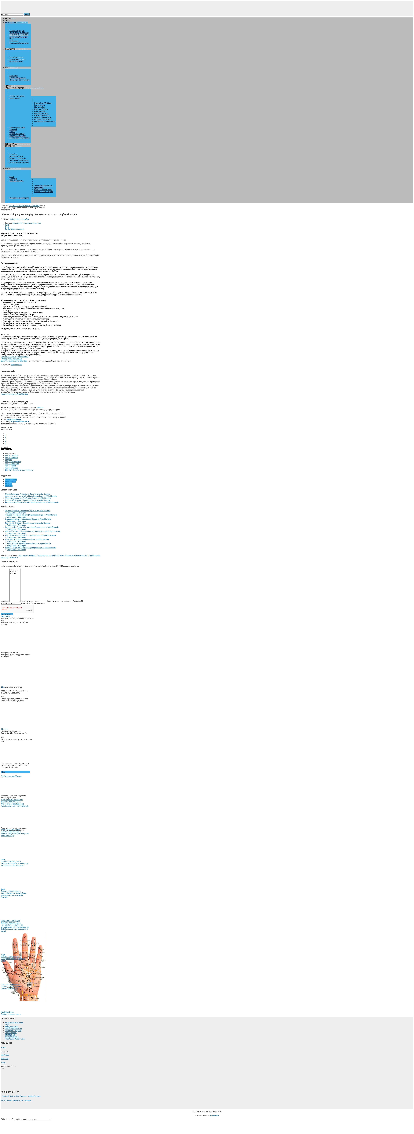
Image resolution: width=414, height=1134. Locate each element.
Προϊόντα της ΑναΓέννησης (11, 776)
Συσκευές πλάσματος (13, 1029)
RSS (17, 1096)
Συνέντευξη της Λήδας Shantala (14, 361)
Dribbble (30, 1096)
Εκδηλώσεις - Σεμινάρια (29, 206)
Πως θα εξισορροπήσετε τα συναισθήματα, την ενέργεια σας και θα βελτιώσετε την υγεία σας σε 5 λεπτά (15, 928)
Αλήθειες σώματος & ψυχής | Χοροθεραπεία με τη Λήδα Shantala (30, 548)
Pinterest (23, 1096)
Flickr (3, 1100)
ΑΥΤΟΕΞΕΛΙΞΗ (14, 206)
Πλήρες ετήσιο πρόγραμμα (12, 359)
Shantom (40, 408)
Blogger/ (9, 1100)
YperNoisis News (7, 1012)
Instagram (27, 1100)
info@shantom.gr (14, 420)
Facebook (5, 1096)
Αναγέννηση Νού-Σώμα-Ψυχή (12, 800)
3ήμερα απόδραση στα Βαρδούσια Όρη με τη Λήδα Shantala (28, 498)
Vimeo (15, 1100)
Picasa (20, 1100)
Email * (50, 601)
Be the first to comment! (14, 229)
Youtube (37, 1096)
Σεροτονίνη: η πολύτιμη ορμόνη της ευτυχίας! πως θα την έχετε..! (15, 864)
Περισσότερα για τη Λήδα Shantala (14, 394)
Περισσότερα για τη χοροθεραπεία (14, 357)
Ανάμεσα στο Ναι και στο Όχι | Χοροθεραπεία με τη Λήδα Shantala (31, 496)
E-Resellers (214, 1115)
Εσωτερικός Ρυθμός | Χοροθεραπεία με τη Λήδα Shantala (27, 500)
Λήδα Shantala (16, 365)
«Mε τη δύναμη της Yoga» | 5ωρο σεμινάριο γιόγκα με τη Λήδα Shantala (32, 531)
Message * (5, 601)
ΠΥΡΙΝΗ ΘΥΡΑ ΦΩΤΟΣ (9, 988)
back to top (5, 616)
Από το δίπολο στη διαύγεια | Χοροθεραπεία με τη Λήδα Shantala (30, 535)
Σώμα (3, 859)
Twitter (13, 1096)
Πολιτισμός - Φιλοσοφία (10, 984)
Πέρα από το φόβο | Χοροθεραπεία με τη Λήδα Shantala (27, 539)
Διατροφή (5, 1059)
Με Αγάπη (5, 1055)
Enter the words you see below (33, 603)
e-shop (3, 1047)
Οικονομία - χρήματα (13, 1031)
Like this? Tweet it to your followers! (19, 470)
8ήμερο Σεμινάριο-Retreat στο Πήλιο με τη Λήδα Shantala (27, 494)
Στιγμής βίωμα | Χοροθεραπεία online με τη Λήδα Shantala (28, 544)
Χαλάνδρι (9, 486)
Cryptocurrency (11, 1033)
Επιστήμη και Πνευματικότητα (11, 1036)
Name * (24, 601)
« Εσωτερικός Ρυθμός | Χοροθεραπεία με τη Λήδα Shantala (41, 556)
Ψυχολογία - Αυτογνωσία (14, 1039)
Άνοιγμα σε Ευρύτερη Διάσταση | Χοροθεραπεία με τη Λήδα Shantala (32, 502)
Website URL (78, 601)
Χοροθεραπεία (11, 480)
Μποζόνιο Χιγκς (11, 1027)
